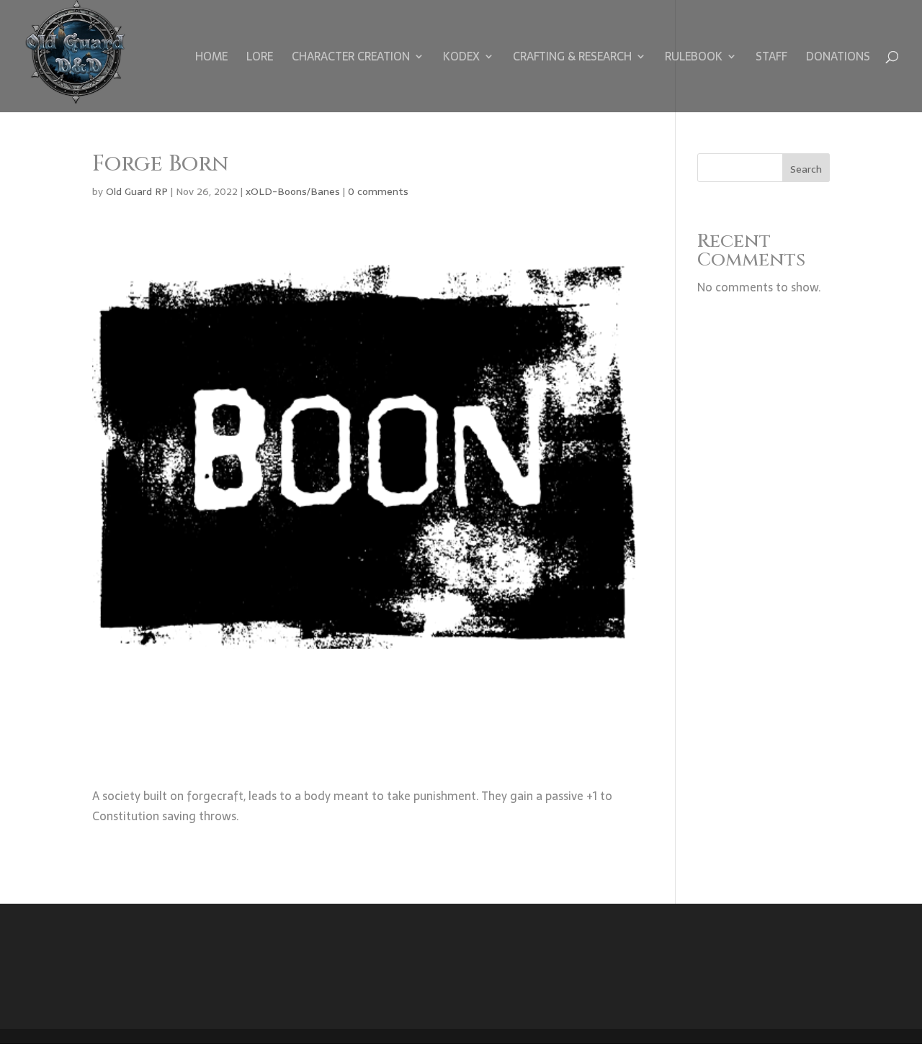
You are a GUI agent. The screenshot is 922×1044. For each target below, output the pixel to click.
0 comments (378, 191)
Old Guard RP (137, 191)
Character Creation (351, 58)
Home (211, 58)
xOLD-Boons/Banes (293, 191)
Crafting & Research (572, 58)
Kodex (461, 58)
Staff (771, 58)
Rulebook (693, 58)
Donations (838, 58)
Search (806, 169)
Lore (259, 58)
